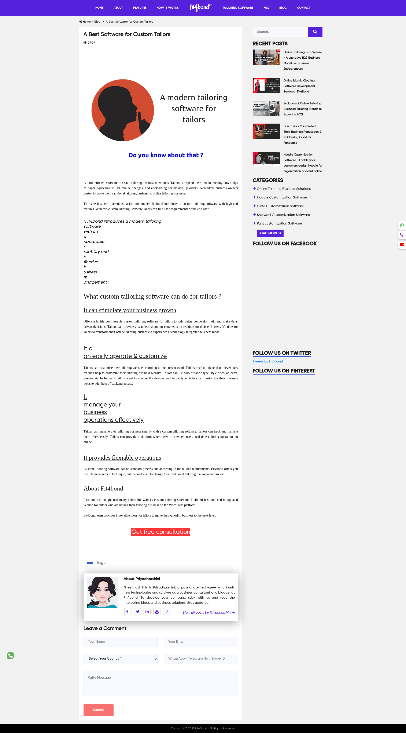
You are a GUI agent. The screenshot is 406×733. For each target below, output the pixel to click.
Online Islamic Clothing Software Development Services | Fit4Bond (299, 86)
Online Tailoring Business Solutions (284, 189)
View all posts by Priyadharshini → (208, 613)
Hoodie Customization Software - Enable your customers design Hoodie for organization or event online (303, 163)
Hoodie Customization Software (282, 197)
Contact (304, 7)
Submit (98, 710)
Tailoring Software (237, 7)
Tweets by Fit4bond (268, 361)
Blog (283, 7)
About (118, 7)
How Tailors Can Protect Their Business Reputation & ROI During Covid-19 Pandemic (302, 134)
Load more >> (270, 233)
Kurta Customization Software (280, 206)
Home (99, 7)
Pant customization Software (279, 223)
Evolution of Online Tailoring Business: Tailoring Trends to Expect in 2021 (303, 109)
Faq (266, 7)
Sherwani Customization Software (283, 215)
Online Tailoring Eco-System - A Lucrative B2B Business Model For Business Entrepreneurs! (303, 60)
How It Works (168, 7)
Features (140, 7)
